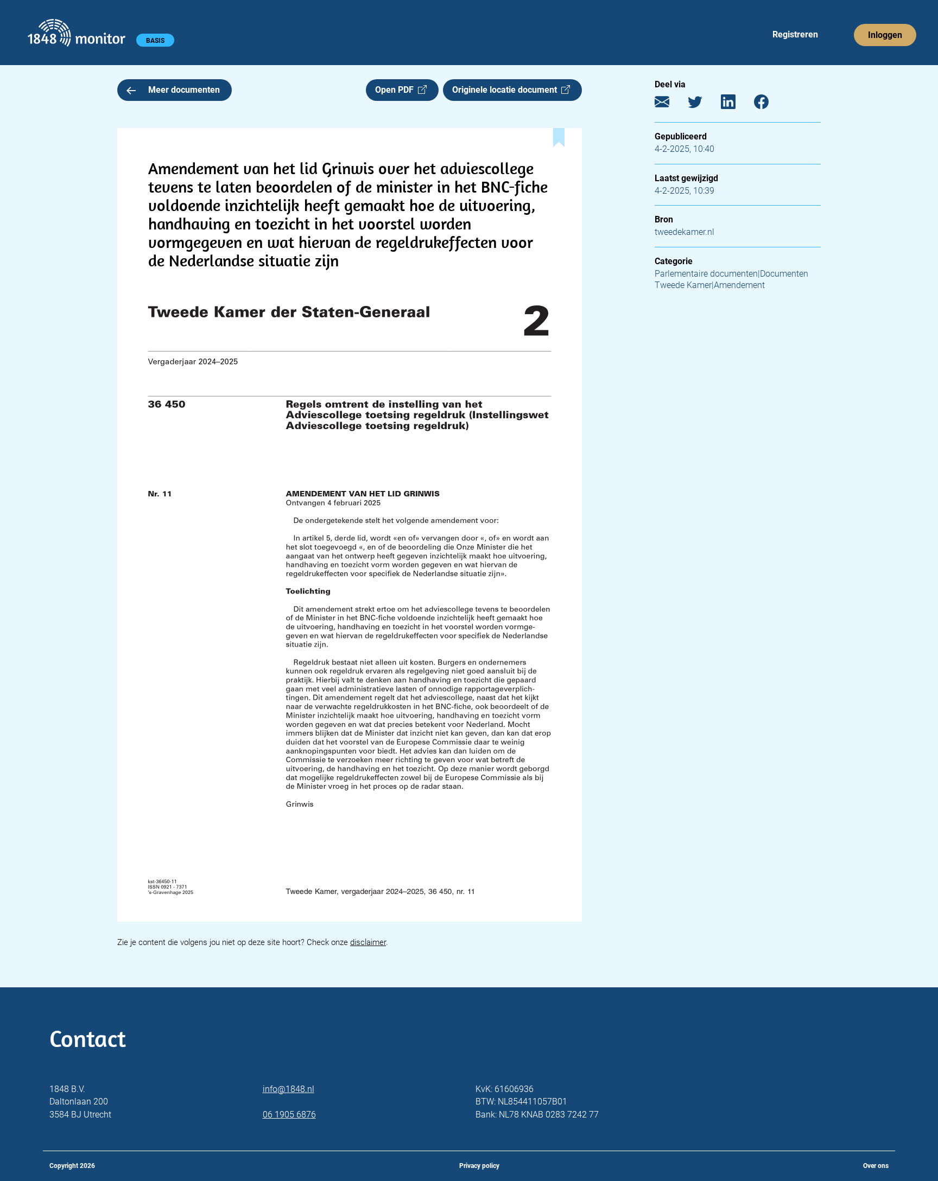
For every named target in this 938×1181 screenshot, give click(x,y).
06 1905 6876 (289, 1114)
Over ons (876, 1166)
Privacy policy (479, 1166)
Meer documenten (184, 90)
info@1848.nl (288, 1089)
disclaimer (368, 942)
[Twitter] (703, 104)
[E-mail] (670, 104)
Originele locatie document (506, 90)
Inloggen (885, 35)
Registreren (795, 34)
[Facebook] (769, 104)
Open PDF (396, 90)
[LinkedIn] (736, 104)
